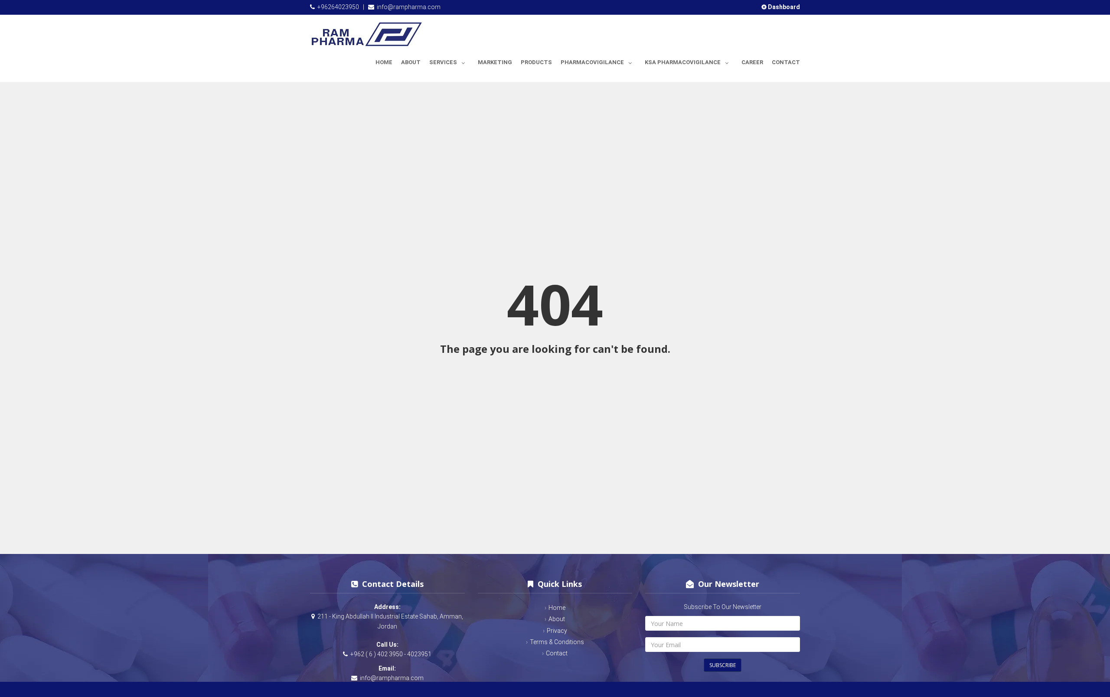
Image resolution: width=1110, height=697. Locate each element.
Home (383, 62)
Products (536, 62)
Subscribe (722, 665)
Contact (786, 62)
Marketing (495, 62)
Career (752, 62)
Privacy (557, 630)
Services (443, 62)
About (411, 62)
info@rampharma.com (409, 6)
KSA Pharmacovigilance (683, 62)
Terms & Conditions (557, 641)
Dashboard (783, 6)
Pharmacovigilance (592, 62)
